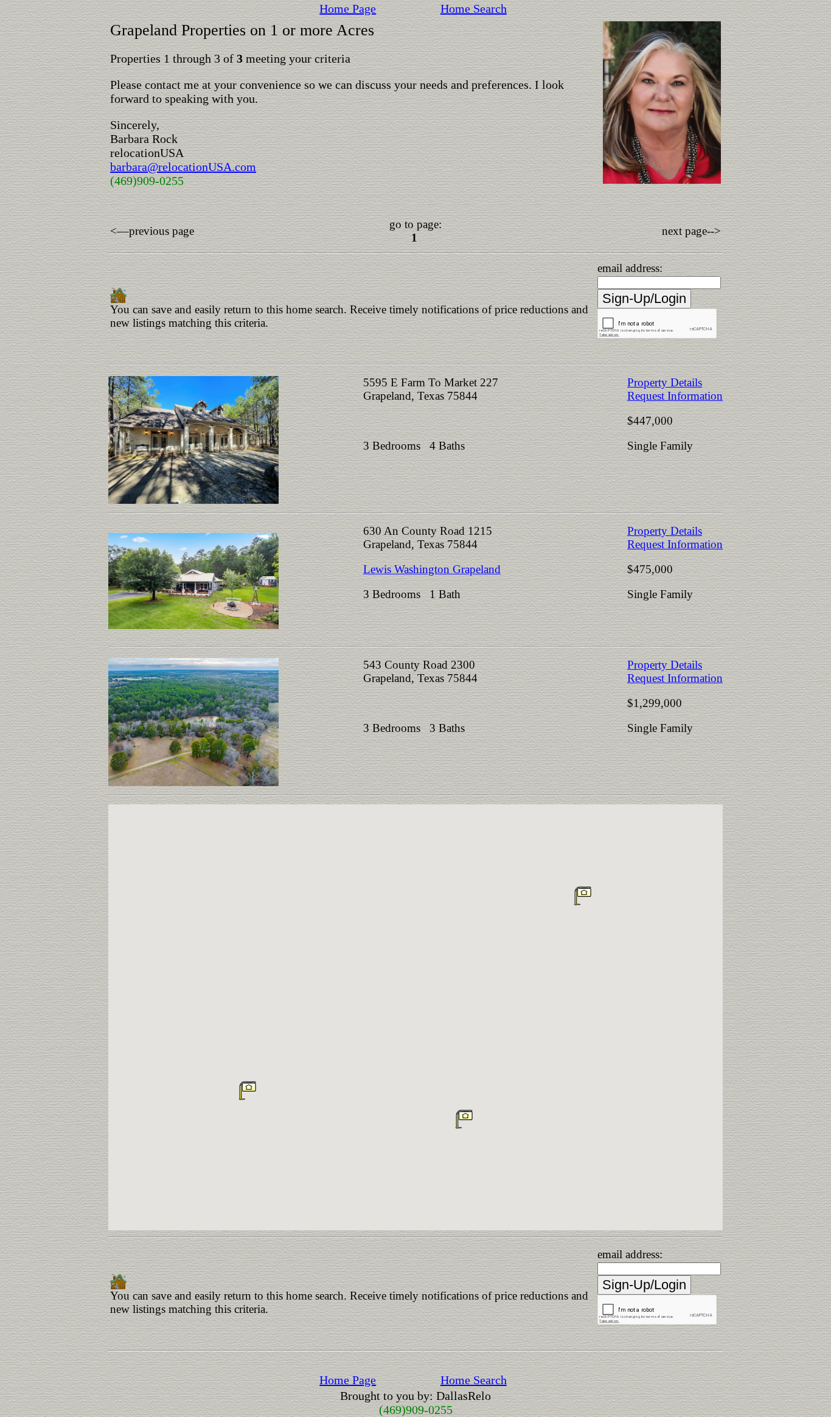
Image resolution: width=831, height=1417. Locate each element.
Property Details (664, 382)
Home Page (347, 8)
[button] (464, 1119)
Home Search (473, 8)
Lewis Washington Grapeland (432, 569)
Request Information (675, 395)
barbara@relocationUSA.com (183, 166)
